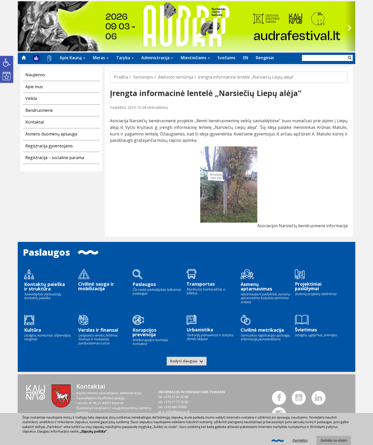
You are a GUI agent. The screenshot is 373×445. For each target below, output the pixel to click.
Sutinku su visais (333, 440)
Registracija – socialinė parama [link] (54, 157)
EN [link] (245, 57)
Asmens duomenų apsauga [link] (51, 134)
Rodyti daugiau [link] (184, 361)
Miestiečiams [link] (194, 57)
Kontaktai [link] (34, 122)
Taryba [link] (123, 57)
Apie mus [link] (34, 86)
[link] (6, 62)
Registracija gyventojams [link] (49, 146)
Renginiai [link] (265, 57)
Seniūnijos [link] (143, 77)
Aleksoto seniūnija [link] (175, 77)
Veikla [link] (31, 98)
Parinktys (300, 440)
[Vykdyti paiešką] (350, 58)
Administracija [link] (156, 57)
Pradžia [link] (121, 77)
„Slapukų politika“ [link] (93, 431)
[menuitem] (23, 58)
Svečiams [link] (226, 57)
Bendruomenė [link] (39, 110)
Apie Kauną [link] (71, 57)
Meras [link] (99, 57)
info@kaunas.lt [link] (178, 411)
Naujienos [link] (35, 75)
